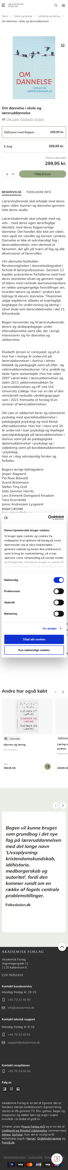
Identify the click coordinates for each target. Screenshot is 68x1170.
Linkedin (18, 1089)
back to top (62, 947)
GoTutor (17, 1134)
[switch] (58, 591)
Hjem (5, 16)
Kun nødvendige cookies (34, 650)
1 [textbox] (7, 174)
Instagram (11, 1089)
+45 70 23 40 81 (19, 1034)
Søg (56, 5)
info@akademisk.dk (21, 1007)
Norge (30, 1138)
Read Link (62, 45)
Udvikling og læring (49, 16)
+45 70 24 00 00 (19, 1071)
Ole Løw (13, 119)
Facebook (5, 1089)
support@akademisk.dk (24, 1042)
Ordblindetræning (49, 1138)
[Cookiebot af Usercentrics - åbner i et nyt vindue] (48, 517)
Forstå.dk (8, 1142)
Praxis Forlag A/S (33, 1126)
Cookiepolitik (35, 1157)
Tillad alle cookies (34, 639)
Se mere (47, 766)
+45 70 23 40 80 (19, 999)
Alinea (6, 1134)
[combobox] (9, 174)
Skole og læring (23, 16)
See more (27, 735)
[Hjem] (16, 5)
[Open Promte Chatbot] (57, 1159)
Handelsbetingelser (15, 1157)
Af (3, 119)
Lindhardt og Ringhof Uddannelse (24, 1130)
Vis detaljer (49, 628)
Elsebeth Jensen (32, 119)
